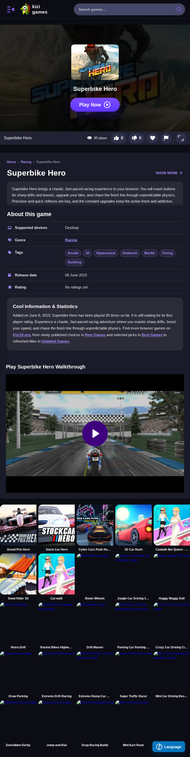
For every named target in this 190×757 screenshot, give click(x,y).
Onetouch (129, 253)
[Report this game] (166, 138)
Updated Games (55, 341)
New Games (95, 335)
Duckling (74, 262)
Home (11, 162)
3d (87, 253)
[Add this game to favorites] (152, 138)
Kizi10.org (21, 335)
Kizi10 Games (40, 9)
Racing (26, 162)
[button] (181, 138)
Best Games (152, 335)
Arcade (73, 253)
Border (149, 253)
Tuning (167, 253)
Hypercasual (105, 253)
